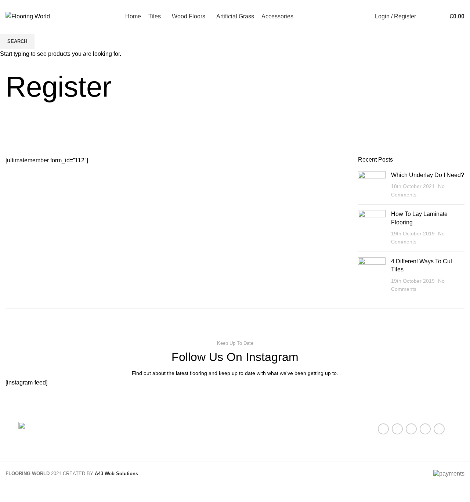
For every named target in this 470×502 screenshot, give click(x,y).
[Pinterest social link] (411, 428)
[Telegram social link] (439, 428)
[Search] (423, 16)
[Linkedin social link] (425, 428)
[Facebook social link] (383, 428)
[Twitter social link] (397, 428)
